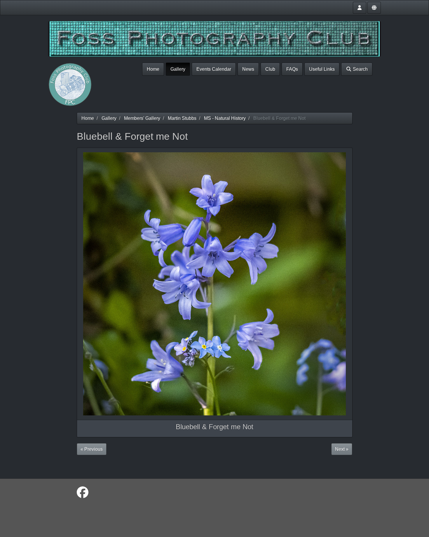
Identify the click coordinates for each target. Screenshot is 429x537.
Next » (341, 449)
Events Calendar (213, 69)
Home (153, 69)
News (248, 69)
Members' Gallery (142, 118)
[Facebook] (82, 492)
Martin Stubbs (182, 118)
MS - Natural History (225, 118)
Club (270, 69)
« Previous (92, 449)
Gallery (177, 69)
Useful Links (322, 69)
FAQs (292, 69)
